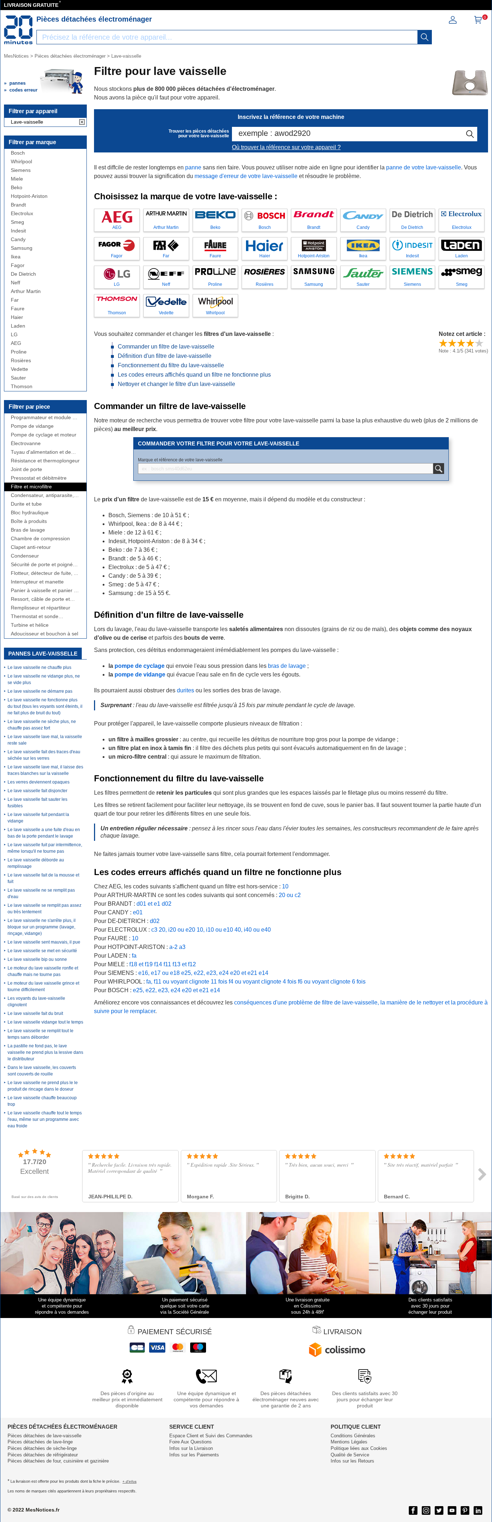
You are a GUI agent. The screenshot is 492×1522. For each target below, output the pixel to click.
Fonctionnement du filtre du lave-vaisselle (171, 365)
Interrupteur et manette (37, 582)
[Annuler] (82, 122)
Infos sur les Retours (352, 1461)
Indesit (18, 231)
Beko (16, 187)
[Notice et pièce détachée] (18, 29)
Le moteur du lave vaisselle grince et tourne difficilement (43, 986)
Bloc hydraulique (30, 512)
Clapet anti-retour (31, 547)
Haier (17, 317)
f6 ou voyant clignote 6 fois (332, 982)
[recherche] (424, 37)
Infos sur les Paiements (194, 1454)
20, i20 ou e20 (177, 930)
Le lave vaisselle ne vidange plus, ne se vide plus (44, 679)
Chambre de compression (40, 538)
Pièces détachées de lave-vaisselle (44, 1435)
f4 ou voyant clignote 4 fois (262, 982)
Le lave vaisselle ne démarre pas (40, 691)
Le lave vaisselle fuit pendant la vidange (38, 818)
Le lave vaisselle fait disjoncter (37, 790)
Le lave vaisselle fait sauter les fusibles (37, 802)
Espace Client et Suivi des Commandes (210, 1435)
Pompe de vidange (32, 426)
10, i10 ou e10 (215, 930)
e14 (263, 973)
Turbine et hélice (30, 625)
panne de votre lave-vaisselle (423, 167)
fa (134, 956)
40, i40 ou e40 (252, 930)
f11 (167, 964)
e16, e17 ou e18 (159, 973)
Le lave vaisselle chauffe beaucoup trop (42, 1101)
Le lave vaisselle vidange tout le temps (45, 1022)
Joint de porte (26, 469)
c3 (154, 930)
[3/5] (461, 342)
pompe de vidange (140, 674)
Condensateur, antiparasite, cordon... (42, 495)
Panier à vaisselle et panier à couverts (44, 590)
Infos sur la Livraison (191, 1448)
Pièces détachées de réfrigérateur (43, 1454)
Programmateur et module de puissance (44, 417)
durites (185, 690)
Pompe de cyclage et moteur (43, 435)
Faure (17, 308)
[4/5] (470, 342)
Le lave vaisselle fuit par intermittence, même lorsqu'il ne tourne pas (45, 848)
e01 (138, 912)
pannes (17, 83)
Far (15, 300)
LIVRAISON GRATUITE (31, 5)
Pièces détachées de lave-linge (40, 1442)
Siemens (21, 170)
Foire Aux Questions (190, 1442)
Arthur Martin (26, 291)
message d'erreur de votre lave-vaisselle (246, 176)
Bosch (18, 153)
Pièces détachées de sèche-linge (42, 1448)
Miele (17, 179)
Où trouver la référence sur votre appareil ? (286, 147)
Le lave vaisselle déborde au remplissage (36, 863)
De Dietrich (23, 274)
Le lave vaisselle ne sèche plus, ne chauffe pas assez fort (42, 725)
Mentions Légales (349, 1442)
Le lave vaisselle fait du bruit (35, 1013)
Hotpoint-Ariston (29, 196)
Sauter (18, 378)
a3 (182, 947)
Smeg (17, 222)
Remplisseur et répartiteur (40, 608)
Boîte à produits (29, 521)
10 (285, 886)
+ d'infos (129, 1481)
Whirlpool (21, 161)
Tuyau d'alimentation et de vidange (41, 452)
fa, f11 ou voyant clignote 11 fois (186, 982)
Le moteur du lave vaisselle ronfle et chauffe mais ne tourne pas (43, 971)
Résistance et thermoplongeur (45, 460)
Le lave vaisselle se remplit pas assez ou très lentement (44, 908)
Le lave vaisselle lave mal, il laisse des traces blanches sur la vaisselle (45, 770)
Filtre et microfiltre (31, 486)
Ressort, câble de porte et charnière (40, 599)
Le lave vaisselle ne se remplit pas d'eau (41, 893)
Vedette (19, 369)
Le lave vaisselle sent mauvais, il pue (44, 942)
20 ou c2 (290, 895)
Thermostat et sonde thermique (34, 616)
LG (14, 334)
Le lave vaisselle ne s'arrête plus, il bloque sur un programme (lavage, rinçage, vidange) (42, 927)
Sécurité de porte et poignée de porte (43, 564)
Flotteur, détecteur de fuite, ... (44, 573)
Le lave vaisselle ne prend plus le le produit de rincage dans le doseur (43, 1086)
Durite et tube (26, 504)
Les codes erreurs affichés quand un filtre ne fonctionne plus (194, 375)
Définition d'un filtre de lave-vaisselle (164, 356)
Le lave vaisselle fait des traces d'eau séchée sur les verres (44, 755)
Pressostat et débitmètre (39, 478)
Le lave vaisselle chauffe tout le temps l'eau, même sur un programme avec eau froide (45, 1119)
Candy (18, 239)
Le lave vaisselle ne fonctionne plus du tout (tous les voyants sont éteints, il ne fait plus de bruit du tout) (45, 706)
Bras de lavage (28, 530)
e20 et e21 (243, 973)
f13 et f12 (184, 964)
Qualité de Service (350, 1454)
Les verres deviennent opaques (39, 782)
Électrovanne (26, 443)
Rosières (21, 360)
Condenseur (25, 556)
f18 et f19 (141, 964)
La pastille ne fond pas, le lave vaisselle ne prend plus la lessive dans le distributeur (45, 1052)
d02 (166, 904)
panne (193, 167)
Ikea (16, 256)
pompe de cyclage (140, 666)
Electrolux (22, 213)
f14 (158, 964)
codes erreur (23, 90)
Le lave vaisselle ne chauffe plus (39, 667)
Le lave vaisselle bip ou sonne (37, 959)
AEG (16, 343)
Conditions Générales (353, 1435)
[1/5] (443, 342)
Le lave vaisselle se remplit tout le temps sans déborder (40, 1034)
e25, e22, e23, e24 (205, 973)
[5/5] (479, 342)
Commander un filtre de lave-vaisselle (166, 346)
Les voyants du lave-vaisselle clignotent (36, 1001)
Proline (19, 352)
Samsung (21, 248)
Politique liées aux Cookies (359, 1448)
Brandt (18, 205)
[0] (478, 22)
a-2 (173, 947)
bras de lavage (287, 666)
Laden (18, 326)
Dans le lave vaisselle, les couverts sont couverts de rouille (42, 1071)
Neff (15, 282)
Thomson (21, 386)
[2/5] (452, 342)
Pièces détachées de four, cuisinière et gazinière (58, 1461)
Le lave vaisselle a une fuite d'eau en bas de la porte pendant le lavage (44, 833)
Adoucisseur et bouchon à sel (44, 633)
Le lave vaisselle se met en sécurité (42, 950)
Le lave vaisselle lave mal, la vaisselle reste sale (45, 740)
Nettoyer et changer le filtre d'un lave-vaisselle (176, 384)
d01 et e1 (148, 904)
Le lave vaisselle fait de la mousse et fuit (43, 878)
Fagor (17, 265)
